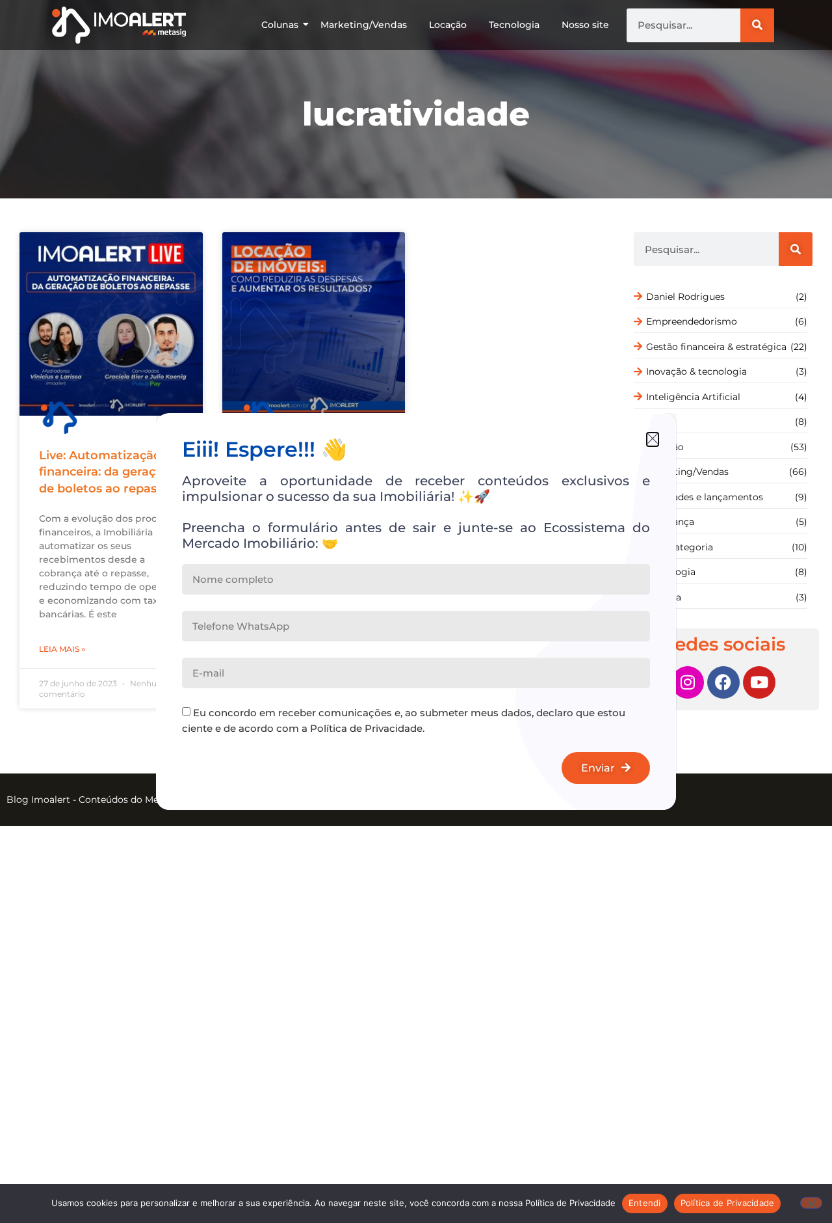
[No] (811, 1203)
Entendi (645, 1203)
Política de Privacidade (728, 1203)
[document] (416, 611)
